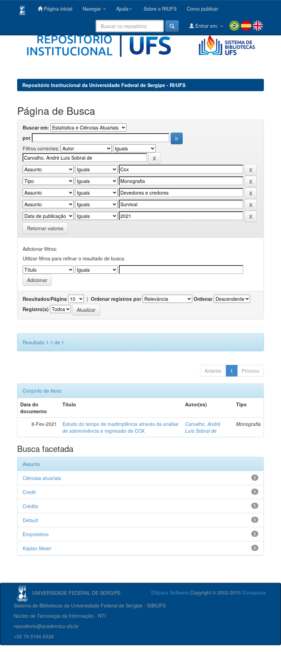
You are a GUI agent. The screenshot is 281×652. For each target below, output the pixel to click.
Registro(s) (36, 309)
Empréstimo (36, 534)
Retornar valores (45, 228)
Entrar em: (207, 25)
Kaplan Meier (37, 548)
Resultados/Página (45, 298)
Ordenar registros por (116, 298)
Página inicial (57, 8)
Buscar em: (36, 127)
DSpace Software (170, 592)
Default (30, 520)
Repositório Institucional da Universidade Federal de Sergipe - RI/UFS (103, 85)
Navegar (92, 8)
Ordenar (203, 298)
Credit (29, 492)
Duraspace (254, 592)
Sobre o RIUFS (159, 8)
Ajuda (122, 8)
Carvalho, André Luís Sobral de (202, 427)
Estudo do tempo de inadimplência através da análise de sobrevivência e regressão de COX (120, 427)
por (26, 137)
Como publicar (202, 8)
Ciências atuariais (42, 478)
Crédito (30, 506)
